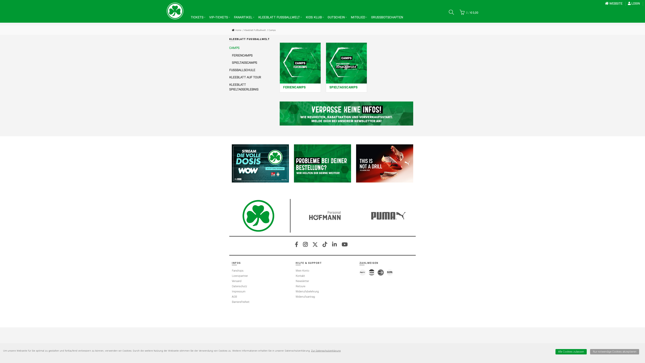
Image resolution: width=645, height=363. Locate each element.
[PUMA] (384, 163)
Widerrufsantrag (305, 296)
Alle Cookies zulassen (571, 351)
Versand (236, 281)
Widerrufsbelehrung (307, 291)
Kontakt (300, 275)
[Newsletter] (346, 114)
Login (636, 3)
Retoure (300, 286)
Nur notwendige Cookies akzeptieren (614, 351)
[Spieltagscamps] (346, 63)
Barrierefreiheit (240, 302)
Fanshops (238, 270)
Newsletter (302, 281)
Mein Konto (302, 270)
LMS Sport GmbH (333, 322)
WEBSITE (616, 3)
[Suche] (451, 12)
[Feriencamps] (300, 63)
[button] (234, 48)
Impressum (238, 291)
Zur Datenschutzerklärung (326, 350)
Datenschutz (239, 286)
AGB (234, 296)
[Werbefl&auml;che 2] (322, 163)
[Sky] (260, 163)
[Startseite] (175, 11)
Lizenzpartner (240, 275)
